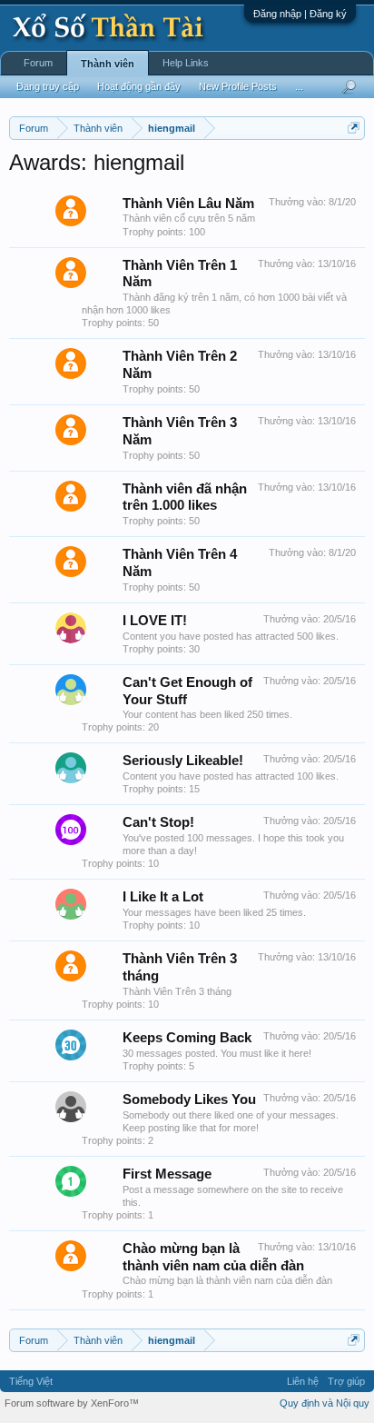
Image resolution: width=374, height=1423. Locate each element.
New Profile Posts (238, 86)
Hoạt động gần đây (139, 86)
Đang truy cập (47, 86)
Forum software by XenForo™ (72, 1403)
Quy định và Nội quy (324, 1403)
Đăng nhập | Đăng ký (300, 13)
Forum (38, 62)
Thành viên (107, 63)
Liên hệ (303, 1381)
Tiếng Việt (31, 1381)
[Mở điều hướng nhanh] (353, 128)
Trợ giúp (346, 1381)
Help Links (185, 62)
